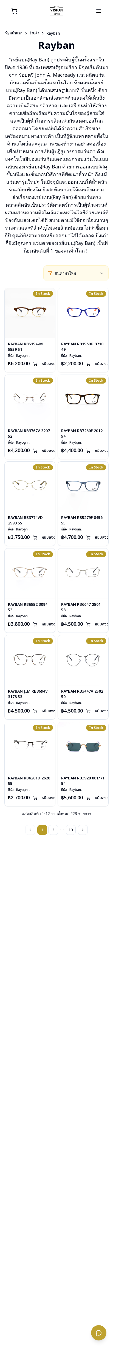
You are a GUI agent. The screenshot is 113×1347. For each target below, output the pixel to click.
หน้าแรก (16, 33)
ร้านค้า (34, 33)
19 (71, 829)
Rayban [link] (53, 33)
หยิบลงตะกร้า (52, 364)
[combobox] (79, 273)
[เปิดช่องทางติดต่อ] (98, 1332)
